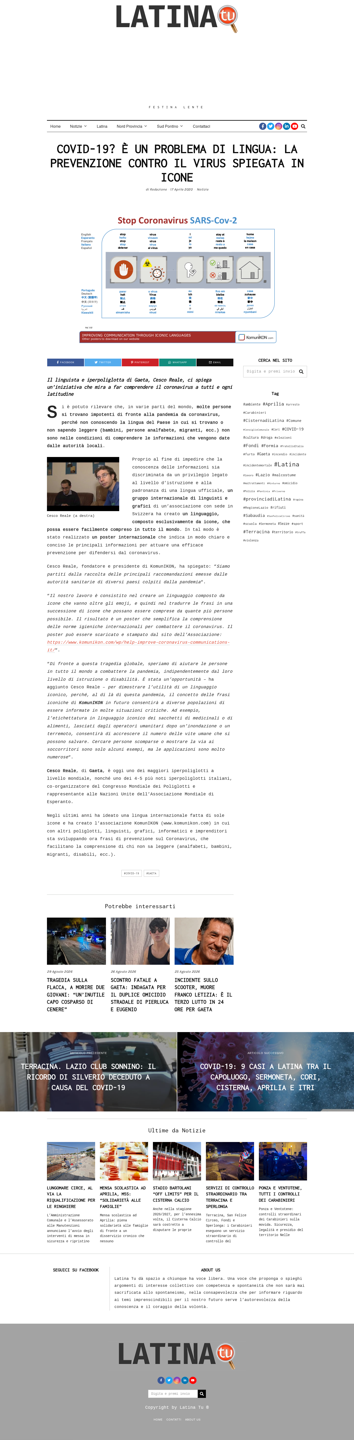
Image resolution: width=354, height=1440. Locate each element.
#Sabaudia (254, 515)
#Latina (286, 464)
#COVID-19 (131, 873)
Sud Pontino (167, 126)
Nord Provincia (129, 126)
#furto (249, 454)
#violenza (250, 540)
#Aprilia (273, 403)
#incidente (297, 454)
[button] (301, 371)
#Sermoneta (267, 524)
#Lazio (263, 474)
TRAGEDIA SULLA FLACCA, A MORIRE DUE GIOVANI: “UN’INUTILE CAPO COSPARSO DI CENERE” (76, 994)
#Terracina (256, 531)
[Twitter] (270, 126)
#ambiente (252, 404)
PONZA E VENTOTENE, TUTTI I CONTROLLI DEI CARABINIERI (280, 1194)
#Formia (269, 445)
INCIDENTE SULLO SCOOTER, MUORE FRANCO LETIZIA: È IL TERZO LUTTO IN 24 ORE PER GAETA (203, 994)
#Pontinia (263, 491)
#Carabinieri (254, 412)
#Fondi (251, 445)
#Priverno (278, 491)
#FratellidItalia (291, 446)
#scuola (250, 524)
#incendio (279, 454)
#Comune (294, 420)
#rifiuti (278, 507)
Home (55, 126)
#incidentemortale (257, 465)
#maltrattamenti (254, 483)
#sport (297, 524)
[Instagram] (278, 126)
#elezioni (283, 437)
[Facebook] (262, 126)
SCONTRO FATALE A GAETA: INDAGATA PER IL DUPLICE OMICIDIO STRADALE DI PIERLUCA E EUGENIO (140, 994)
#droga (266, 437)
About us (193, 1419)
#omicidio (289, 483)
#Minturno (273, 483)
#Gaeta (151, 873)
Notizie (76, 126)
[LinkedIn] (286, 126)
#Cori (275, 429)
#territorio (282, 532)
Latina (102, 126)
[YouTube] (294, 126)
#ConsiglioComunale (256, 429)
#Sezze (283, 523)
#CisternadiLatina (263, 420)
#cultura (251, 437)
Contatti (173, 1419)
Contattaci (201, 126)
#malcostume (284, 475)
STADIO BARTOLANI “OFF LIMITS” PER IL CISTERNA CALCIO (176, 1194)
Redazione (158, 189)
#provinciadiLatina (267, 498)
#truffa (300, 532)
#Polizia (249, 491)
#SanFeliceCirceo (278, 516)
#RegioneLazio (255, 507)
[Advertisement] (177, 69)
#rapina (298, 499)
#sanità (298, 516)
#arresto (293, 404)
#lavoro (248, 475)
